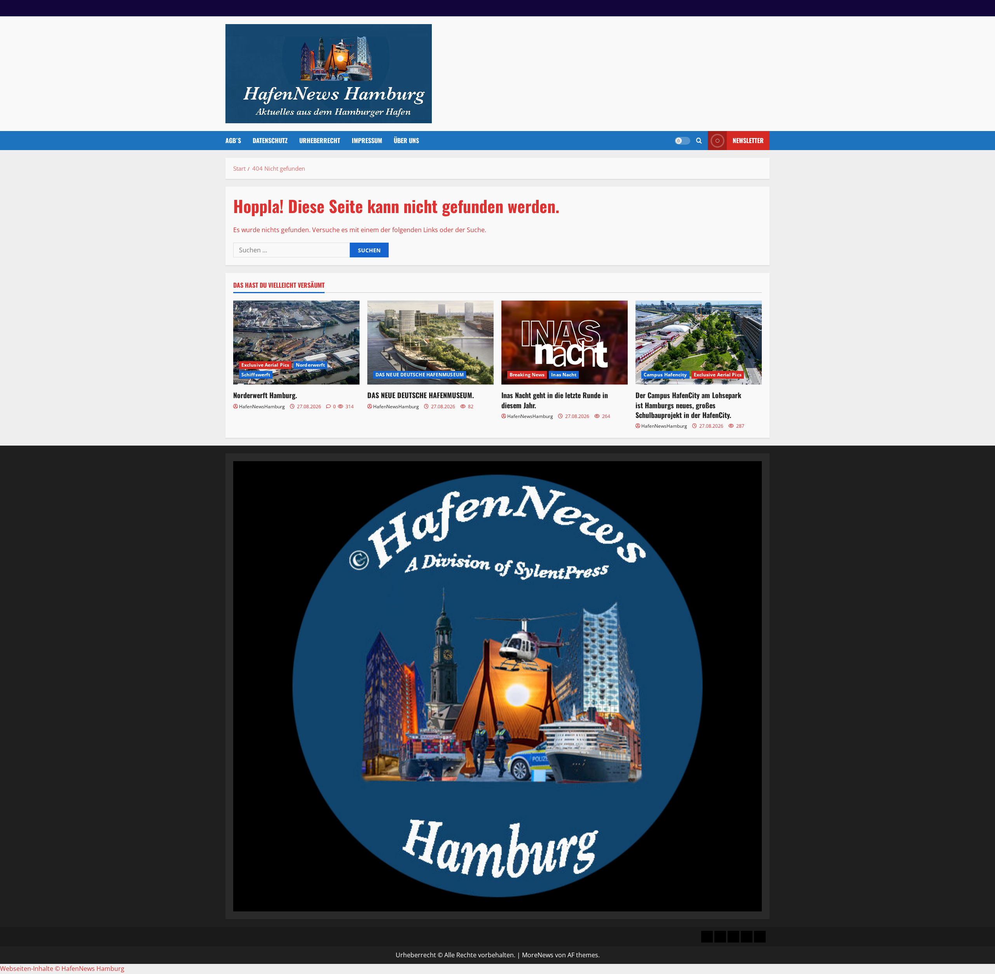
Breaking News (527, 374)
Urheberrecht (319, 140)
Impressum (367, 140)
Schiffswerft (255, 374)
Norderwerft (310, 365)
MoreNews (537, 955)
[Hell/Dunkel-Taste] (682, 141)
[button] (699, 140)
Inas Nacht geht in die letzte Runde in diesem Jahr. (554, 400)
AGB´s (233, 140)
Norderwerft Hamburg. (265, 395)
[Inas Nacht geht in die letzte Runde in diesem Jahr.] (564, 343)
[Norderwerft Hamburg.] (296, 343)
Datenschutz (270, 140)
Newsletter (748, 140)
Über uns (406, 140)
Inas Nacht (563, 374)
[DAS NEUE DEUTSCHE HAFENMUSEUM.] (430, 343)
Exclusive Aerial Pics (265, 365)
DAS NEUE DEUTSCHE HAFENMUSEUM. (420, 395)
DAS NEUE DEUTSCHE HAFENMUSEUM (419, 374)
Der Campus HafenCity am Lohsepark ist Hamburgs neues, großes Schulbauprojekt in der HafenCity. (688, 405)
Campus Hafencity (665, 374)
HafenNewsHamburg (262, 406)
